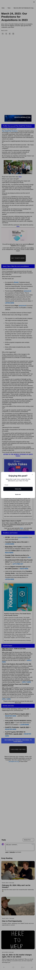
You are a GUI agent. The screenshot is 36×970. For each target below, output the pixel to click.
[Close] (32, 474)
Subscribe (18, 489)
